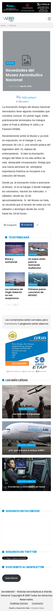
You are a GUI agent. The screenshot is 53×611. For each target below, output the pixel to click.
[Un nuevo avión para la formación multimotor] (38, 249)
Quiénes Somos (19, 603)
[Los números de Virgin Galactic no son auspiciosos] (15, 279)
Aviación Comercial (14, 254)
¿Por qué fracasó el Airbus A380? (26, 450)
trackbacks (11, 323)
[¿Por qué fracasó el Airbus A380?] (26, 438)
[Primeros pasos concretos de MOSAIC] (38, 279)
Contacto (37, 603)
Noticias (10, 63)
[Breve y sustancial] (15, 249)
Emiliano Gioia (37, 608)
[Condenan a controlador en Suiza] (26, 474)
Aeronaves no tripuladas (26, 414)
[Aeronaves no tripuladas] (26, 402)
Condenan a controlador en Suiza (26, 486)
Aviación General (26, 409)
